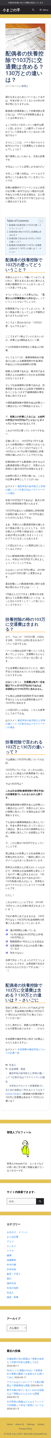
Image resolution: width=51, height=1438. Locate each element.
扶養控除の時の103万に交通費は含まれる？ (25, 233)
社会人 (12, 1064)
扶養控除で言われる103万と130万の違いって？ (25, 240)
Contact (40, 1424)
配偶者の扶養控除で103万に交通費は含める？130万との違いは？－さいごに (25, 248)
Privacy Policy (25, 1428)
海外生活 (11, 1283)
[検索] (40, 1201)
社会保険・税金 (17, 1068)
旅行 (9, 1278)
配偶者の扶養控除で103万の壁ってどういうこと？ (25, 227)
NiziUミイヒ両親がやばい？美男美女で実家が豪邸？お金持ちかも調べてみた (25, 1374)
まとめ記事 (12, 1236)
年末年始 (11, 1269)
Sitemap (30, 1424)
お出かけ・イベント (17, 1232)
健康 (9, 1255)
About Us (19, 1424)
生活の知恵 (12, 1287)
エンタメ (11, 1246)
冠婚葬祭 (11, 1260)
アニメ (10, 1241)
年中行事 (11, 1264)
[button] (33, 9)
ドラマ (10, 1250)
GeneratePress (40, 1433)
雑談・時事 (12, 1297)
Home (8, 1093)
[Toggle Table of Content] (39, 221)
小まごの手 (11, 10)
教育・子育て (14, 1273)
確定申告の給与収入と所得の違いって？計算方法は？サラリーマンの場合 (25, 490)
